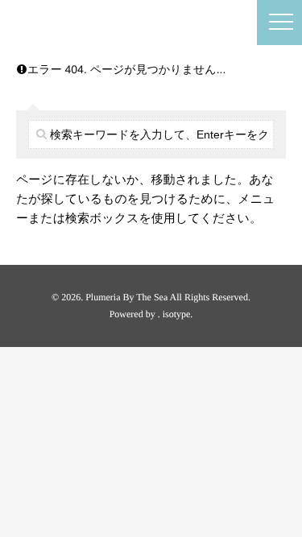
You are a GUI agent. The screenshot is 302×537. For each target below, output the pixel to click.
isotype (177, 314)
